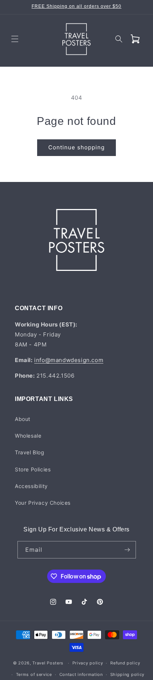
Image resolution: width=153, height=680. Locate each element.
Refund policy (125, 663)
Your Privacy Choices (43, 503)
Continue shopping (76, 147)
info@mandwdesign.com (68, 360)
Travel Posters (48, 663)
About (22, 419)
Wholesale (28, 435)
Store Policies (33, 469)
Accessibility (31, 486)
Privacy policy (87, 663)
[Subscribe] (127, 549)
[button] (15, 39)
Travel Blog (30, 452)
